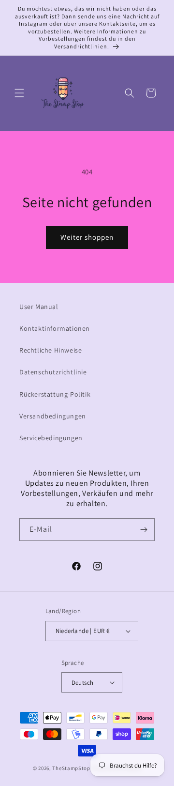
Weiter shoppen (87, 237)
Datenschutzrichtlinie (53, 372)
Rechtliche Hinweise (50, 350)
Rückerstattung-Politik (54, 394)
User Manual (38, 306)
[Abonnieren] (143, 529)
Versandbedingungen (52, 416)
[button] (19, 93)
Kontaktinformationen (54, 328)
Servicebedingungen (51, 437)
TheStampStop (71, 768)
